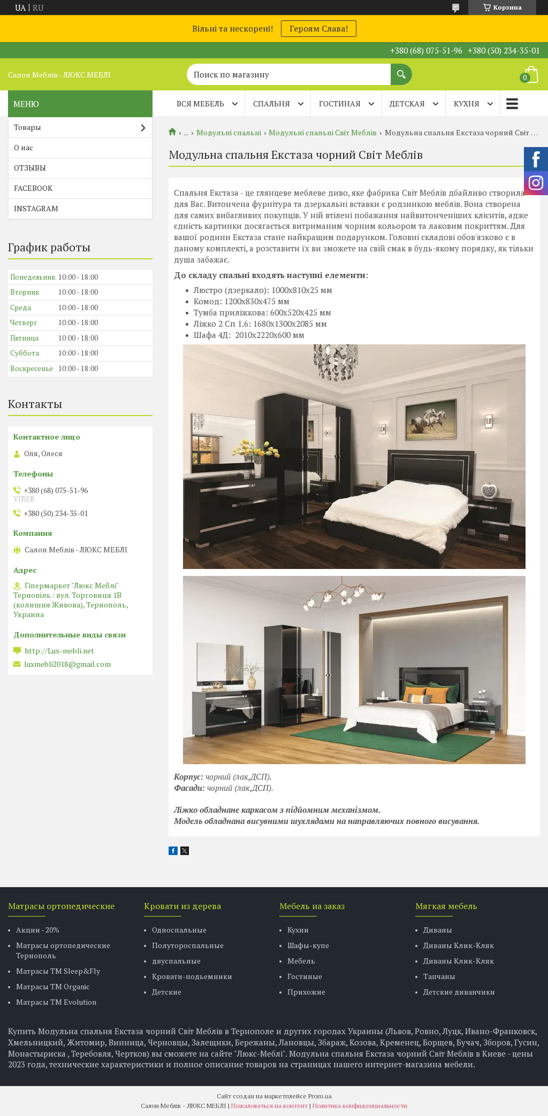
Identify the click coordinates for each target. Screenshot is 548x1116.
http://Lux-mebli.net (59, 651)
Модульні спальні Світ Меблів (323, 132)
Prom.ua (320, 1096)
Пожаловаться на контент (269, 1106)
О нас (23, 147)
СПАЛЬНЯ (271, 103)
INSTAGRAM (36, 208)
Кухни (298, 930)
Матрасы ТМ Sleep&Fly (58, 971)
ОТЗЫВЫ (30, 168)
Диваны (437, 930)
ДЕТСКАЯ (407, 103)
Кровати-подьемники (192, 976)
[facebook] (173, 851)
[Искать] (401, 69)
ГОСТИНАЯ (340, 103)
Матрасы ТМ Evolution (56, 1002)
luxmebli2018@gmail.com (67, 664)
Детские (166, 992)
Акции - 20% (37, 930)
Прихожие (306, 992)
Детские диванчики (459, 992)
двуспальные (176, 961)
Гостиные (304, 976)
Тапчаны (439, 976)
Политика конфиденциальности (360, 1106)
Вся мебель (200, 103)
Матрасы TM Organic (53, 986)
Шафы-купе (308, 945)
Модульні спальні (228, 132)
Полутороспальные (188, 945)
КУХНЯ (467, 103)
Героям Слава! (319, 28)
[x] (184, 851)
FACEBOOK (33, 188)
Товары (27, 127)
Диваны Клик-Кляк (458, 945)
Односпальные (179, 930)
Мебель (301, 961)
